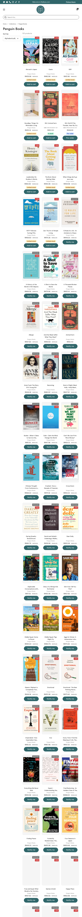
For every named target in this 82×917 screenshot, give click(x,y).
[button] (77, 10)
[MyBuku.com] (40, 10)
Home (4, 24)
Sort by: (6, 34)
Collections (12, 24)
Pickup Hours (71, 2)
